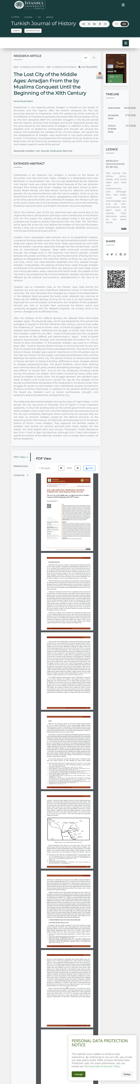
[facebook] (100, 24)
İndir (91, 468)
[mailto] (83, 24)
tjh (39, 17)
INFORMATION (33, 30)
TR (116, 24)
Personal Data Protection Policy (102, 1066)
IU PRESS (15, 17)
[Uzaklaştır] (61, 468)
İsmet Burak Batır (23, 101)
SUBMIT (16, 30)
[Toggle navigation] (123, 5)
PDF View (19, 457)
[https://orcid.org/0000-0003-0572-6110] (52, 501)
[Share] (107, 254)
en (85, 57)
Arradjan (30, 150)
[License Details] (123, 228)
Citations (19, 475)
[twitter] (89, 24)
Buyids (45, 150)
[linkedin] (94, 24)
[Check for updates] (100, 75)
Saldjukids (56, 150)
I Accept (78, 1074)
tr (94, 57)
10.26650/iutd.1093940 (32, 67)
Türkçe (126, 1074)
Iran (38, 150)
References (20, 466)
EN (124, 24)
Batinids (67, 150)
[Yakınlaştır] (78, 468)
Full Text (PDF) (89, 67)
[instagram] (105, 24)
